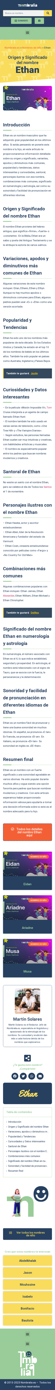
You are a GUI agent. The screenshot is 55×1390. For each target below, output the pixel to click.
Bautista (27, 1320)
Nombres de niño (32, 47)
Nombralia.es (12, 47)
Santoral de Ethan (17, 1146)
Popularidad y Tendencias (22, 1136)
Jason (27, 1272)
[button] (27, 32)
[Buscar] (48, 13)
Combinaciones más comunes (24, 1156)
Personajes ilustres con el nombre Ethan (28, 1151)
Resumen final (15, 1170)
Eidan (27, 884)
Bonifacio (27, 1308)
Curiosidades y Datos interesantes (26, 1141)
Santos (48, 486)
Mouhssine (27, 1284)
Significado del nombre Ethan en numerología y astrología (28, 1161)
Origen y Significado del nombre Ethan (28, 1126)
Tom (49, 407)
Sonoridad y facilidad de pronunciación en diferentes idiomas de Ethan (28, 1165)
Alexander (8, 595)
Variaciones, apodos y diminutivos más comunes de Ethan (28, 1131)
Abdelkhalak (27, 1261)
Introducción (14, 1121)
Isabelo (27, 1296)
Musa (27, 971)
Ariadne (27, 928)
